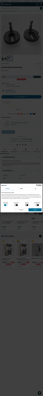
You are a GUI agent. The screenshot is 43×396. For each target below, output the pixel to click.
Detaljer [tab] (21, 188)
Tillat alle (35, 209)
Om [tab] (35, 188)
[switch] (16, 205)
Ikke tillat (21, 209)
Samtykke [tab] (7, 188)
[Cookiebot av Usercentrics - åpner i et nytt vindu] (37, 185)
